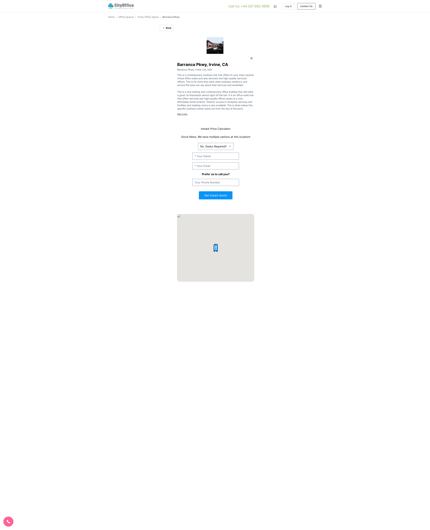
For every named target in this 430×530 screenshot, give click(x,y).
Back (168, 27)
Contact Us (306, 6)
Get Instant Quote (215, 195)
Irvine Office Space (148, 16)
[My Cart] (275, 5)
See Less (182, 114)
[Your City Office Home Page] (121, 6)
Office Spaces (126, 16)
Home (111, 16)
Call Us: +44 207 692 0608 (249, 6)
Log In (288, 6)
